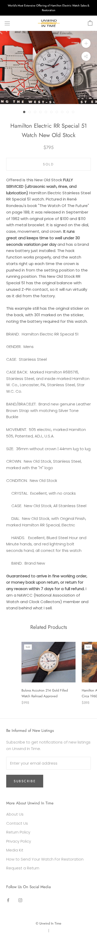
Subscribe (25, 781)
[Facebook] (8, 900)
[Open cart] (90, 23)
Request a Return (22, 868)
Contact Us (17, 823)
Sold (48, 164)
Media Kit (14, 850)
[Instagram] (20, 900)
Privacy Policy (18, 841)
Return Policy (18, 832)
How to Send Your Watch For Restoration (45, 859)
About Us (15, 814)
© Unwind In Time (48, 923)
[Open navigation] (7, 23)
